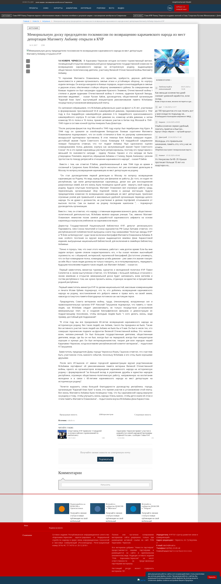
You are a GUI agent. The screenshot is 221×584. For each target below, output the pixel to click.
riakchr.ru (71, 420)
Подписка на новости (56, 528)
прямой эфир (181, 8)
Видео (121, 8)
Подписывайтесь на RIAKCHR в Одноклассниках (77, 506)
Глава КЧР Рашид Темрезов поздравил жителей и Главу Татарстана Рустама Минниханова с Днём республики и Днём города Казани (105, 16)
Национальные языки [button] (181, 2)
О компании (27, 535)
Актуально (33, 28)
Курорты (58, 8)
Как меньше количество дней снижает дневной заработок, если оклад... (172, 95)
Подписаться (105, 459)
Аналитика (71, 8)
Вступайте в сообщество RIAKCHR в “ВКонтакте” (114, 506)
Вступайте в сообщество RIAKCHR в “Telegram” (150, 506)
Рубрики (100, 8)
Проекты (33, 8)
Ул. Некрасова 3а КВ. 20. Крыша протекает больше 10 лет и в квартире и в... (170, 162)
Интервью (86, 8)
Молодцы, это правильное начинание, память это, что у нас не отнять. (173, 144)
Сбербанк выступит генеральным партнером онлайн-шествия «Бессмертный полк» (174, 150)
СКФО (45, 8)
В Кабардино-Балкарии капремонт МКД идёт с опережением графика (174, 116)
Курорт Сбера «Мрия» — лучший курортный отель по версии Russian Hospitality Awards (174, 132)
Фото (111, 8)
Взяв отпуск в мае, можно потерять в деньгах (174, 101)
